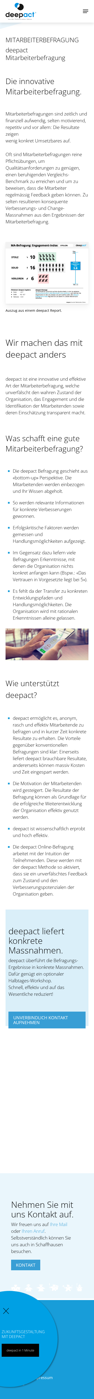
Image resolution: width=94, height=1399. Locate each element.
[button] (85, 11)
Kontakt (25, 1265)
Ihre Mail (58, 1224)
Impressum (42, 1377)
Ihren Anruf (33, 1231)
